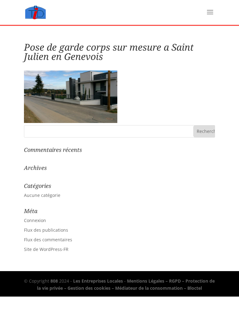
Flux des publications (46, 230)
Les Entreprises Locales (98, 281)
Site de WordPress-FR (46, 249)
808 (54, 281)
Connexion (35, 220)
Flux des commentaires (48, 240)
